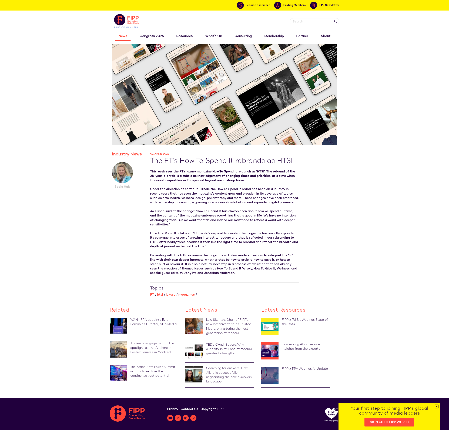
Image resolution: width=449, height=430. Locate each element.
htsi (160, 294)
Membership (274, 36)
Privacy (172, 409)
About (325, 36)
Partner (302, 36)
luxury (170, 294)
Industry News (127, 154)
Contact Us (189, 409)
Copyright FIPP (211, 409)
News (123, 36)
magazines (186, 294)
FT (152, 294)
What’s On (213, 36)
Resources (184, 36)
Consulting (243, 36)
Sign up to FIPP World (389, 422)
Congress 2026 (152, 36)
